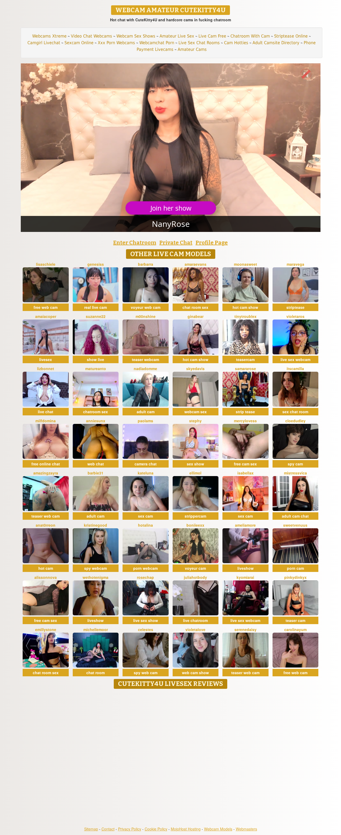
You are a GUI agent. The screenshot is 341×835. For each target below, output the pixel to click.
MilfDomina (45, 420)
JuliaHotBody (195, 577)
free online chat (45, 463)
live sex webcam (295, 359)
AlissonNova (45, 577)
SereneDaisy (245, 629)
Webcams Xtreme (49, 36)
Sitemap (91, 829)
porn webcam (145, 568)
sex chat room (295, 411)
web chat (95, 463)
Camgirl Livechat (43, 42)
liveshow (245, 568)
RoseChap (145, 577)
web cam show (195, 672)
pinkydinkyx (295, 577)
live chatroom (195, 620)
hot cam (45, 568)
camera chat (146, 463)
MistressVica (295, 473)
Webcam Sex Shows (135, 36)
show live (95, 359)
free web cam (46, 307)
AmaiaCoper (45, 316)
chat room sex (195, 307)
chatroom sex (95, 411)
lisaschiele (45, 264)
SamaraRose (245, 368)
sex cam (145, 516)
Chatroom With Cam (250, 36)
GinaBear (196, 316)
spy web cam (145, 672)
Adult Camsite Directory (276, 42)
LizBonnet (45, 368)
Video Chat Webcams (91, 36)
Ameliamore (245, 525)
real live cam (95, 307)
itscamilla (295, 368)
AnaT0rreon (45, 525)
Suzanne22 (95, 316)
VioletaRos (295, 316)
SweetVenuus (295, 525)
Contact (108, 829)
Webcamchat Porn (156, 42)
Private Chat (175, 242)
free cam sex (245, 463)
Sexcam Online (79, 42)
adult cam (146, 411)
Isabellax (245, 473)
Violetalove (195, 629)
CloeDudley (295, 420)
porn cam (295, 568)
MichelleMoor (95, 629)
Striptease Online (291, 36)
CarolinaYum (295, 629)
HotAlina (145, 525)
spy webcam (95, 568)
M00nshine (146, 316)
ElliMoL (195, 473)
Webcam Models (218, 829)
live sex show (145, 620)
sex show (195, 463)
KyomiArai (245, 577)
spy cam (295, 463)
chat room (95, 672)
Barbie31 (95, 473)
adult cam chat (295, 516)
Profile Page (212, 242)
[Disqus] (170, 758)
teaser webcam (145, 359)
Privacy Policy (129, 829)
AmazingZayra (45, 473)
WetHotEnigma (95, 577)
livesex (45, 359)
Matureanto (95, 368)
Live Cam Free (212, 36)
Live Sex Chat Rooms (199, 42)
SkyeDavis (195, 368)
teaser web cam (45, 516)
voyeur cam (195, 568)
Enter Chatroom (134, 242)
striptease (295, 307)
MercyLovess (245, 420)
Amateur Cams (192, 49)
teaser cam (295, 620)
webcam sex (195, 411)
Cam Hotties (236, 42)
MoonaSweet (245, 264)
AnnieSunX (95, 420)
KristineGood (95, 525)
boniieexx (195, 525)
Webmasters (246, 829)
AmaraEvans (195, 264)
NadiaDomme (145, 368)
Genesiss (95, 264)
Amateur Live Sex (177, 36)
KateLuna (145, 473)
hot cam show (245, 307)
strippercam (195, 516)
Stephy (195, 420)
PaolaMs (145, 420)
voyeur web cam (145, 307)
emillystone (45, 629)
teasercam (245, 359)
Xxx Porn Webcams (116, 42)
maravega (295, 264)
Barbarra (145, 264)
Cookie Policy (156, 829)
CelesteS (145, 629)
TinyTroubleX (245, 316)
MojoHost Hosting (186, 829)
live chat (45, 411)
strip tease (245, 411)
